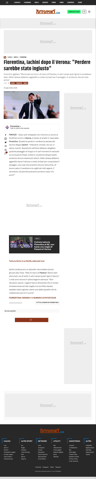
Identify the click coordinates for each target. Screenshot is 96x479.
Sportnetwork (42, 456)
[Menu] (7, 2)
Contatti (71, 445)
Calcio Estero (8, 456)
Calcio (10, 57)
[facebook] (6, 135)
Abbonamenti (57, 448)
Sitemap (55, 456)
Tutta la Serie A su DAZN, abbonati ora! (26, 261)
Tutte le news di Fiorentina (47, 302)
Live (5, 445)
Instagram (46, 467)
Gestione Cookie (74, 456)
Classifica (17, 2)
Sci (22, 445)
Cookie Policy (73, 454)
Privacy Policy (73, 459)
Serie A (37, 2)
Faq (70, 450)
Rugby (23, 448)
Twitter (52, 467)
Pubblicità (89, 445)
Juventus (45, 2)
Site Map (88, 450)
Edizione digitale (58, 452)
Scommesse (70, 2)
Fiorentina (23, 57)
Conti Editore (42, 459)
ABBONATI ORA (74, 11)
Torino (54, 2)
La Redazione (73, 448)
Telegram (58, 467)
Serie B (6, 450)
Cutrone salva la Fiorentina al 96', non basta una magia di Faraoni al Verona (44, 245)
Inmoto (40, 450)
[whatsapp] (6, 138)
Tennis (62, 2)
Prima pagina (57, 450)
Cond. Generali (73, 461)
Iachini (13, 83)
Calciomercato (8, 459)
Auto (39, 445)
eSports (23, 459)
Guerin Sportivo (43, 454)
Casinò (80, 2)
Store (55, 454)
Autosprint (41, 448)
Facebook (38, 467)
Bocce (23, 456)
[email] (6, 146)
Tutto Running (25, 452)
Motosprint (41, 452)
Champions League (9, 452)
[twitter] (6, 142)
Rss (54, 445)
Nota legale (72, 452)
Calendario (27, 2)
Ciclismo (23, 450)
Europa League (8, 454)
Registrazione (90, 448)
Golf (22, 454)
